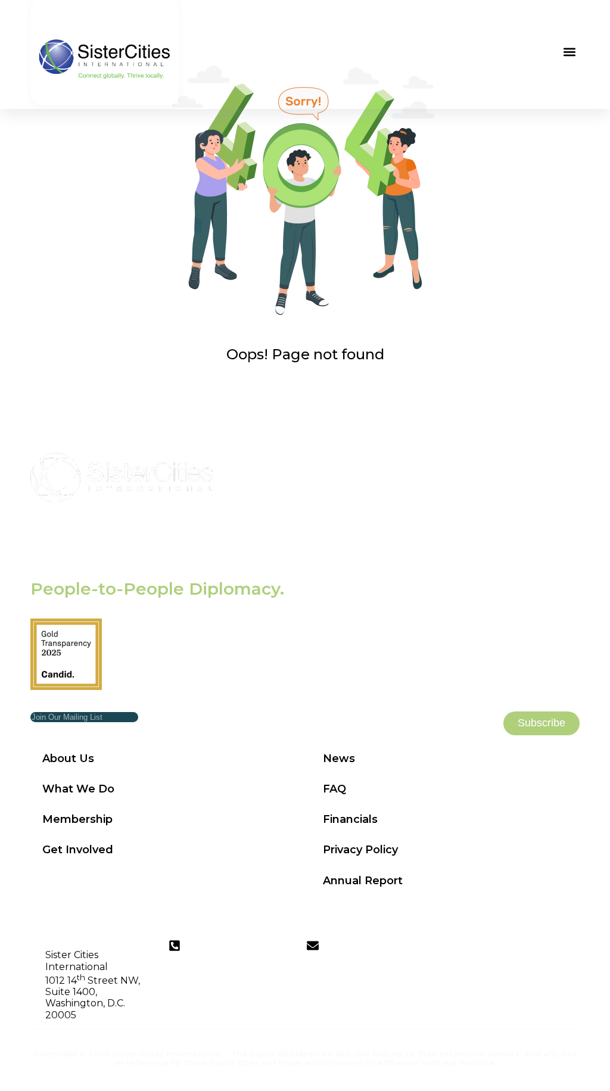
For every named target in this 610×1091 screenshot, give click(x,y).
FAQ (334, 788)
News (339, 758)
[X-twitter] (548, 949)
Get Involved (77, 849)
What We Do (78, 788)
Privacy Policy (360, 849)
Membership (77, 819)
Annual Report (363, 880)
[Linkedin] (503, 949)
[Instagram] (526, 949)
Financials (350, 819)
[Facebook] (570, 949)
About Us (68, 758)
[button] (570, 51)
